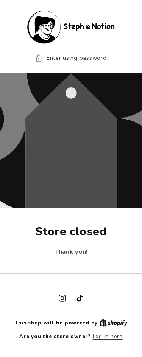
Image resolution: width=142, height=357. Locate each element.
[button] (70, 58)
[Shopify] (114, 322)
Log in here (108, 336)
